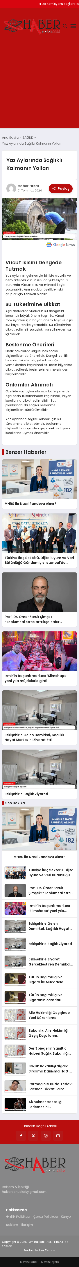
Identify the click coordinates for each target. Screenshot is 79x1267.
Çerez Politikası (45, 1216)
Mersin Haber (28, 1262)
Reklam (12, 1224)
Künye (66, 1216)
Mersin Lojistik (50, 1262)
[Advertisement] (39, 86)
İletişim (27, 1224)
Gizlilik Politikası (18, 1216)
